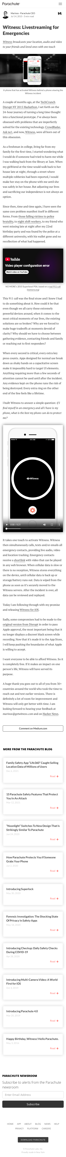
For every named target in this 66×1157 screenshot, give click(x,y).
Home (10, 1123)
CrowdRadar (52, 127)
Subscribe (33, 1104)
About (28, 1123)
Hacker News (50, 714)
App (19, 1123)
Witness (7, 42)
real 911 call (55, 286)
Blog (38, 1123)
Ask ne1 (7, 132)
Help (56, 1123)
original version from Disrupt (20, 624)
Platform (32, 1128)
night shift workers (29, 221)
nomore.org (33, 289)
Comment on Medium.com (33, 728)
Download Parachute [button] (33, 1139)
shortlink (19, 560)
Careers (46, 1128)
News (47, 1123)
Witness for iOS (29, 609)
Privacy (19, 1128)
